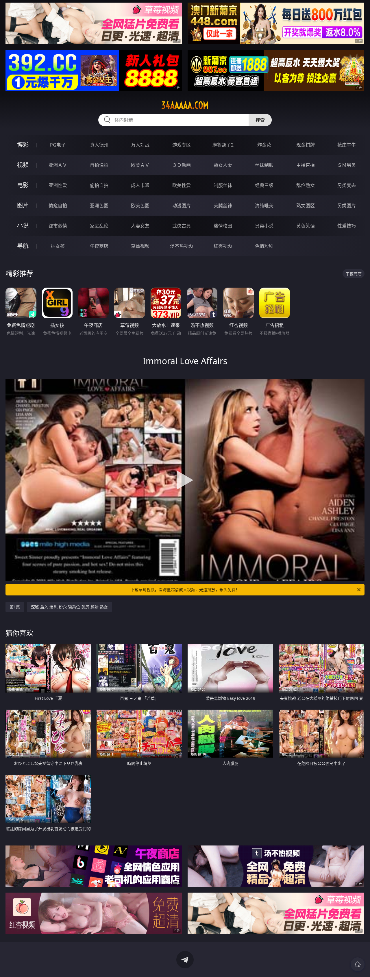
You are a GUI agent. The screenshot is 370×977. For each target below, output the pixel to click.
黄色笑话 (305, 226)
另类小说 (264, 226)
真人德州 (99, 145)
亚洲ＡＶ (58, 165)
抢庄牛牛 (346, 145)
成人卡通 (140, 185)
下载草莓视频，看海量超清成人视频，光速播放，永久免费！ (185, 589)
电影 (23, 185)
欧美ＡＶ (140, 165)
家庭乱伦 (99, 226)
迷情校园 (223, 226)
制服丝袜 (223, 185)
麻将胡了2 (223, 145)
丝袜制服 (264, 165)
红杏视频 (223, 246)
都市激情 (58, 226)
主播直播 (305, 165)
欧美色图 (140, 205)
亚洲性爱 (58, 185)
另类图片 (346, 205)
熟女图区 (305, 205)
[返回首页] (358, 964)
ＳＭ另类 (346, 165)
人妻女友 (140, 226)
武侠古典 (181, 226)
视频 (23, 165)
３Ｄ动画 (181, 165)
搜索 (260, 120)
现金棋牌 (305, 145)
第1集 (15, 607)
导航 (23, 246)
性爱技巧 (346, 226)
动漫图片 (181, 205)
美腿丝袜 (223, 205)
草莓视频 (140, 246)
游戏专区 (181, 145)
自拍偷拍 (99, 165)
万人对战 (140, 145)
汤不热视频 (181, 246)
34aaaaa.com (185, 105)
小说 (23, 226)
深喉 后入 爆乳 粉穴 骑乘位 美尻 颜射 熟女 (69, 607)
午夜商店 (99, 246)
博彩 (23, 145)
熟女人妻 (223, 165)
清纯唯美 (264, 205)
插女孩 (58, 246)
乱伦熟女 (305, 185)
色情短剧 (264, 246)
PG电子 (58, 145)
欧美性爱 (181, 185)
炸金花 (264, 145)
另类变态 (346, 185)
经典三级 (264, 185)
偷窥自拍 (58, 205)
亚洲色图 (99, 205)
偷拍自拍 (99, 185)
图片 (23, 205)
